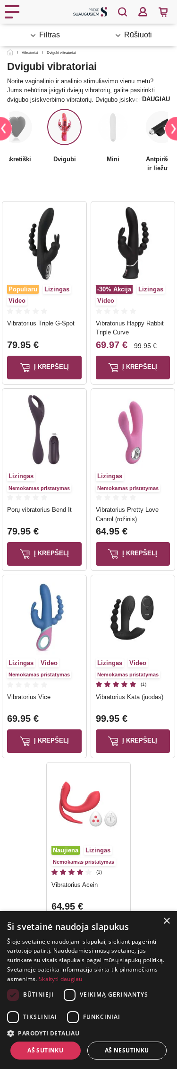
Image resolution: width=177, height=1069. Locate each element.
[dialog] (88, 990)
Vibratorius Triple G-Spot (41, 323)
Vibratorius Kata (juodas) (129, 697)
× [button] (166, 921)
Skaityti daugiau (61, 979)
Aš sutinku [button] (45, 1050)
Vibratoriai (30, 53)
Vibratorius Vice (29, 697)
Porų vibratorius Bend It (39, 509)
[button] (88, 1033)
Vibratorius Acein (74, 884)
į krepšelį (50, 366)
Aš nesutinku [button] (127, 1050)
